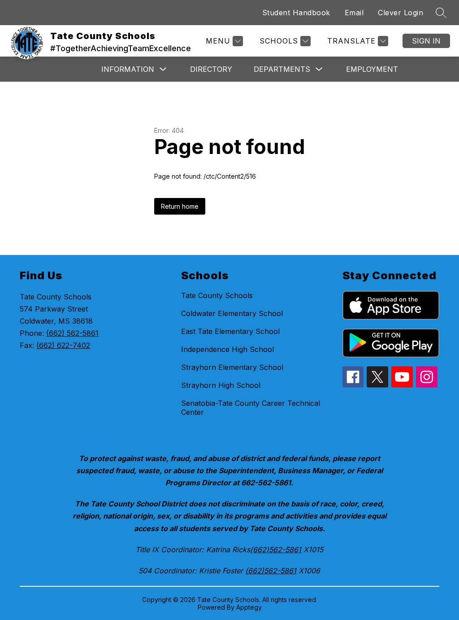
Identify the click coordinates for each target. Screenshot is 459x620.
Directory (211, 69)
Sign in (426, 40)
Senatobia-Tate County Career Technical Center (250, 408)
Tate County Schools (217, 295)
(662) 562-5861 (72, 333)
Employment (372, 69)
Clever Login (400, 12)
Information (127, 69)
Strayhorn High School (220, 385)
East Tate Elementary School (230, 331)
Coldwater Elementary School (232, 313)
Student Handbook (296, 12)
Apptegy (249, 607)
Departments (282, 69)
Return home (180, 206)
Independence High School (227, 349)
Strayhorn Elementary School (232, 367)
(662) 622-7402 (63, 345)
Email (354, 12)
